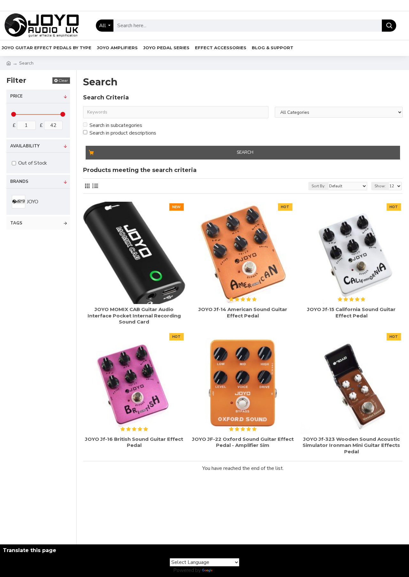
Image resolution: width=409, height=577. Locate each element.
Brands (19, 181)
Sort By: (318, 186)
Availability (25, 146)
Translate (225, 570)
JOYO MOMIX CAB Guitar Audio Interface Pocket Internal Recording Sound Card (134, 315)
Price (16, 96)
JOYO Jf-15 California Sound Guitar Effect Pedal (351, 312)
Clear (63, 80)
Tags (16, 223)
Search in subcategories (115, 125)
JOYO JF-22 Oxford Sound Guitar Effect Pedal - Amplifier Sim (243, 442)
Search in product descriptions (122, 132)
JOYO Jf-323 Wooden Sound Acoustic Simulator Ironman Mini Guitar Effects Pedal (351, 445)
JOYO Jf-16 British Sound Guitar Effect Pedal (134, 442)
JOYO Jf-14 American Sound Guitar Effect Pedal (242, 312)
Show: (380, 186)
